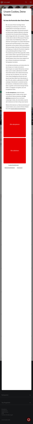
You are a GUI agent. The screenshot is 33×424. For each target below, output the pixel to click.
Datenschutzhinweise (10, 167)
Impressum (19, 167)
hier (11, 36)
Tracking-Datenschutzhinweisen (18, 108)
